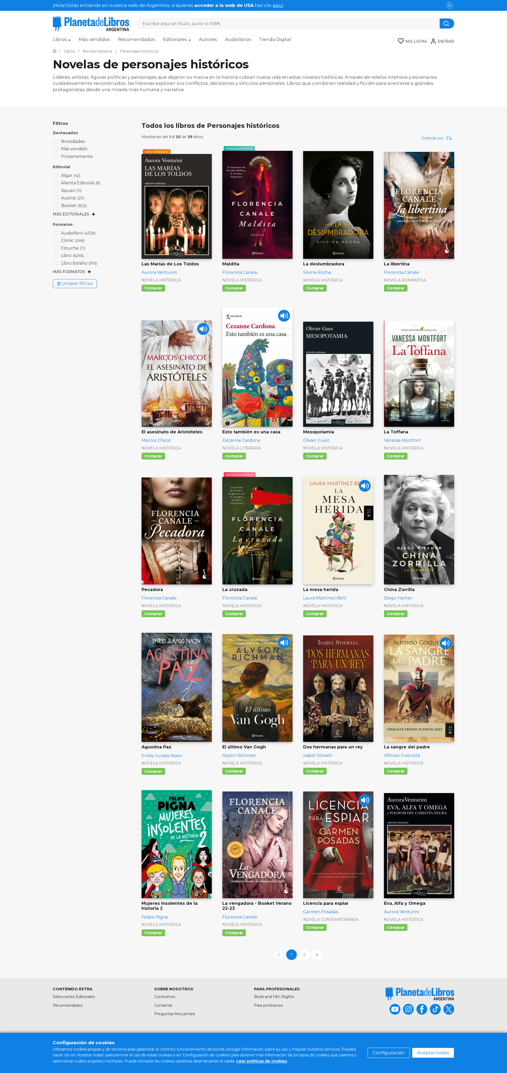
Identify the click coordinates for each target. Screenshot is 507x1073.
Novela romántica (405, 280)
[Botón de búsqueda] (447, 23)
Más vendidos (94, 39)
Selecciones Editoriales (74, 996)
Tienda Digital (275, 39)
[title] (420, 993)
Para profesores (268, 1005)
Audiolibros (238, 39)
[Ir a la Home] (54, 51)
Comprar (153, 288)
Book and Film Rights (274, 996)
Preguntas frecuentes (174, 1013)
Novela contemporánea (330, 919)
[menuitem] (62, 41)
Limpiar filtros (77, 283)
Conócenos (164, 996)
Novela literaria (241, 448)
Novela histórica (161, 280)
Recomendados (136, 39)
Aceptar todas (433, 1052)
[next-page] (317, 954)
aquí (278, 5)
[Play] (203, 329)
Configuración (389, 1052)
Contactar (163, 1005)
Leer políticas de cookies (261, 1061)
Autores (208, 39)
